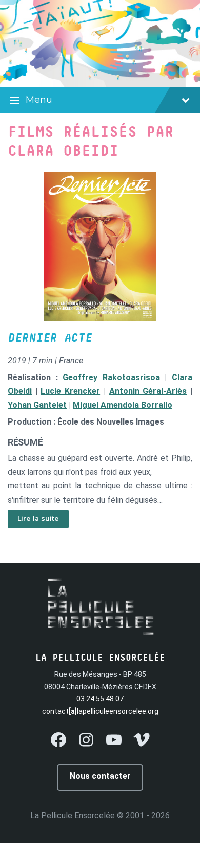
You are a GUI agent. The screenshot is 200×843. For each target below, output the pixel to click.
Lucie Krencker (70, 391)
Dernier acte (50, 338)
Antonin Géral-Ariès (148, 391)
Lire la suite (38, 518)
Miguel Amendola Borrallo (122, 405)
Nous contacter (100, 776)
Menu (39, 99)
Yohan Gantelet (37, 405)
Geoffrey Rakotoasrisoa (111, 377)
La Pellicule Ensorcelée (72, 816)
